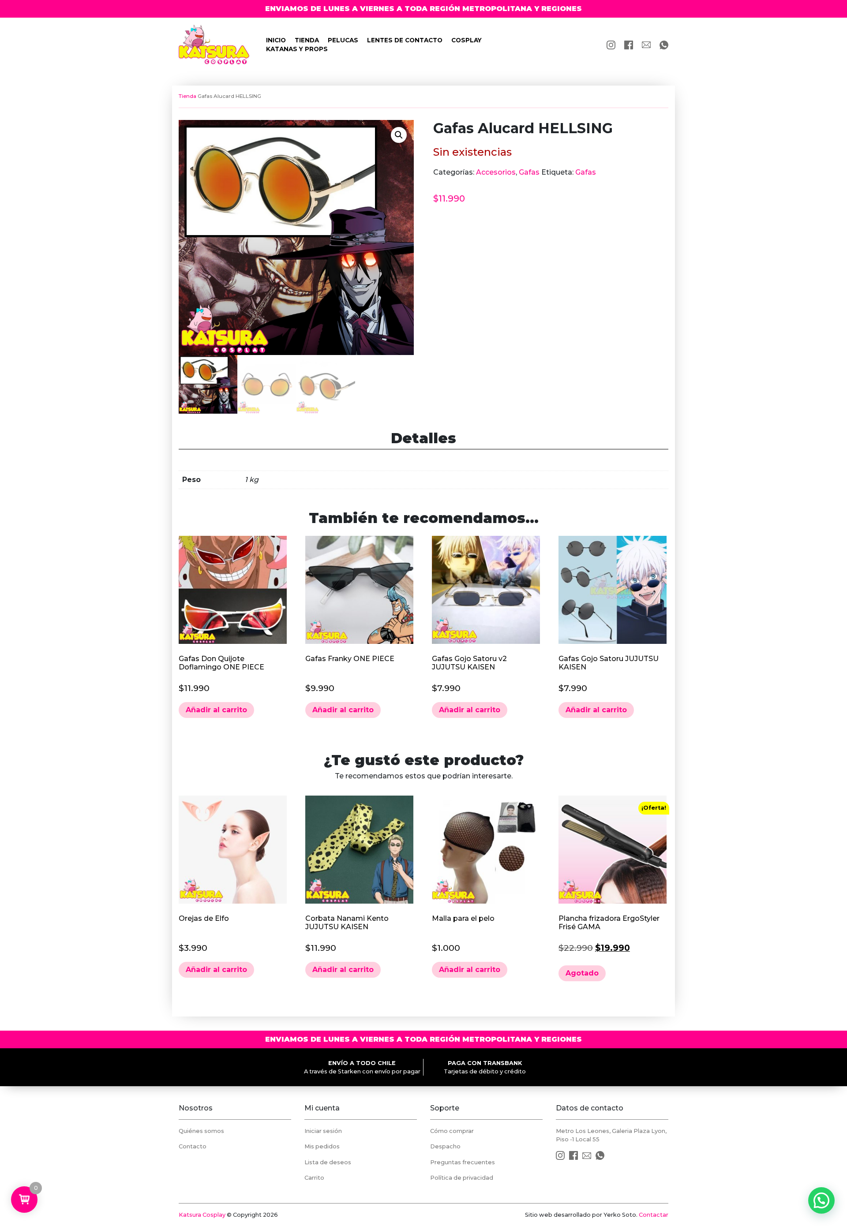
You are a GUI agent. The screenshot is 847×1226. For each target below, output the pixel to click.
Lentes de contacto (404, 40)
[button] (399, 135)
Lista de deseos (327, 1162)
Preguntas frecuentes (462, 1162)
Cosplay (466, 40)
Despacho (445, 1146)
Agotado (582, 973)
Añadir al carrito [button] (216, 710)
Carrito (314, 1177)
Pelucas (343, 40)
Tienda (307, 40)
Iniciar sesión (323, 1131)
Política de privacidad (461, 1177)
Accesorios (496, 172)
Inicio (276, 40)
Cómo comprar (452, 1131)
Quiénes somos (201, 1131)
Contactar (653, 1214)
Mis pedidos (322, 1146)
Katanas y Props (297, 48)
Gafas (529, 172)
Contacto (192, 1146)
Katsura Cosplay (202, 1214)
